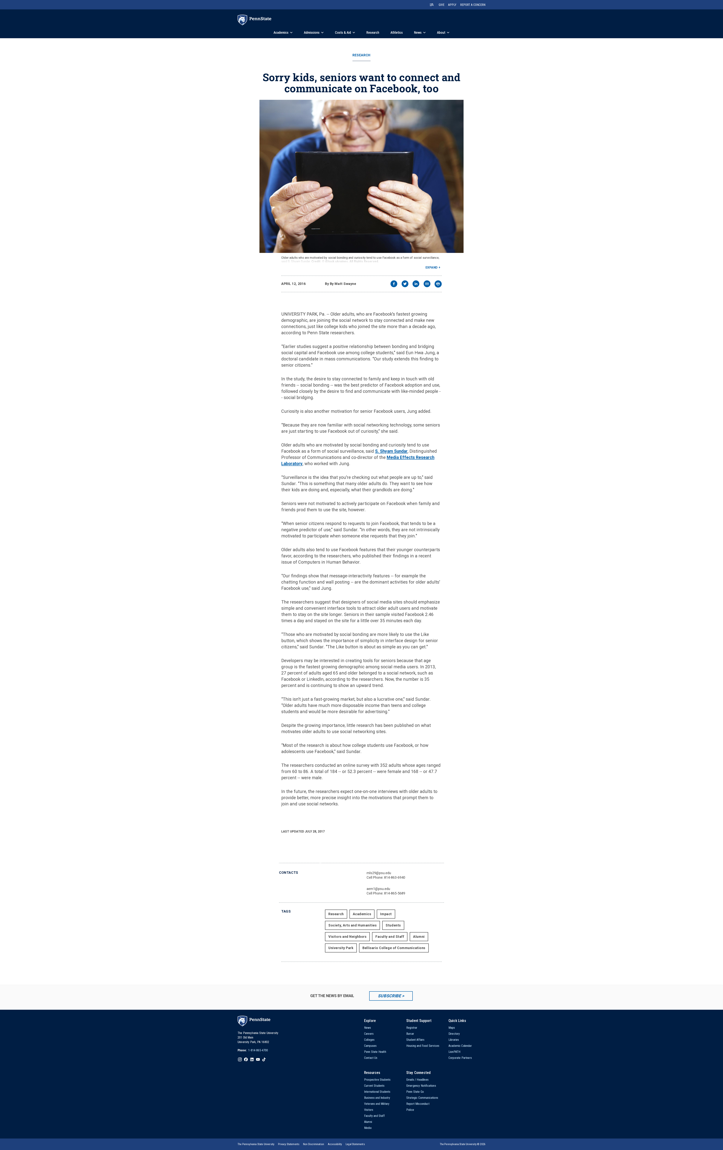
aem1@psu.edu (378, 889)
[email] (427, 284)
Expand (432, 267)
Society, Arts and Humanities (352, 925)
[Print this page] (438, 284)
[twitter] (405, 284)
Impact (386, 914)
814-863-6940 (394, 877)
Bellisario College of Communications (393, 948)
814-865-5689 (394, 893)
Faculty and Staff (389, 937)
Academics (362, 914)
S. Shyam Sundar (391, 451)
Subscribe (389, 996)
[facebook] (393, 284)
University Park (340, 948)
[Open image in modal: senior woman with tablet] (361, 176)
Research (361, 55)
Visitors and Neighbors (347, 937)
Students (393, 925)
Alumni (419, 937)
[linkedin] (416, 284)
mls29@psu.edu (379, 873)
